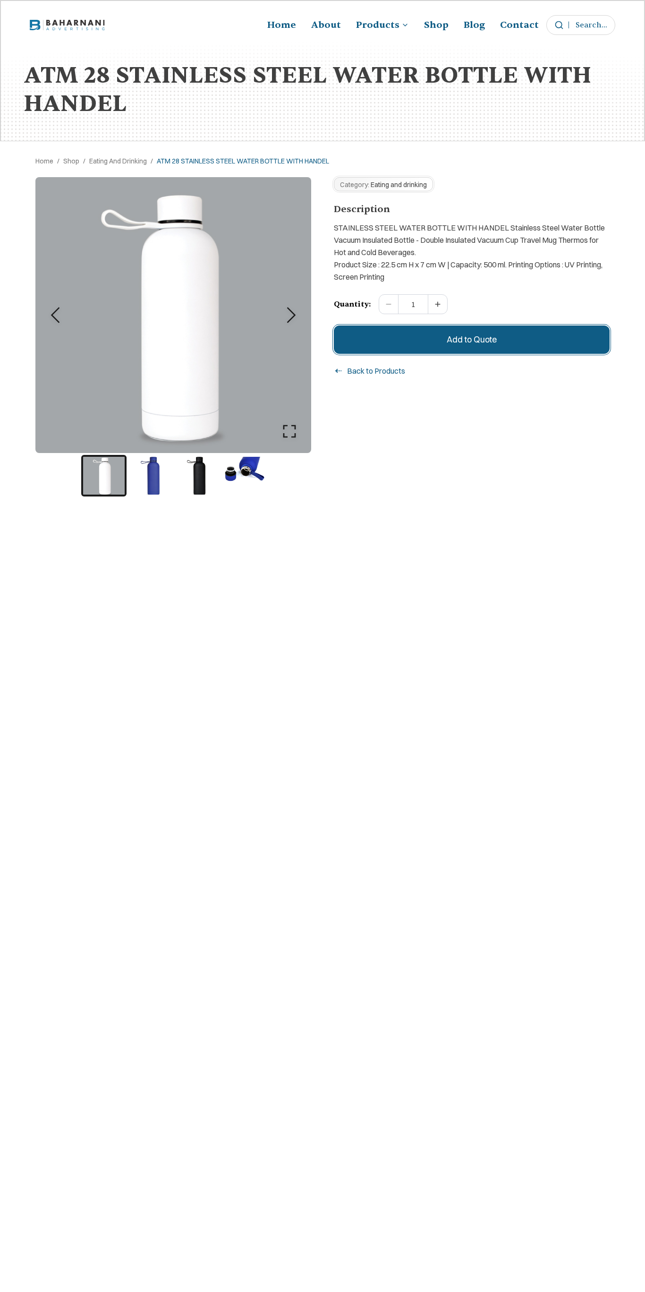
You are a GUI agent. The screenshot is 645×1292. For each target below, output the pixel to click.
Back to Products (376, 371)
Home (281, 25)
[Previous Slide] (55, 315)
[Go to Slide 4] (242, 476)
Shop (436, 25)
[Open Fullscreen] (289, 431)
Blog (474, 25)
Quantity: (352, 304)
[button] (173, 315)
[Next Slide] (291, 315)
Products (377, 25)
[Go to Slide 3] (196, 476)
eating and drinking (118, 161)
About (326, 25)
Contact (519, 25)
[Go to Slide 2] (150, 476)
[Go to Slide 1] (104, 475)
